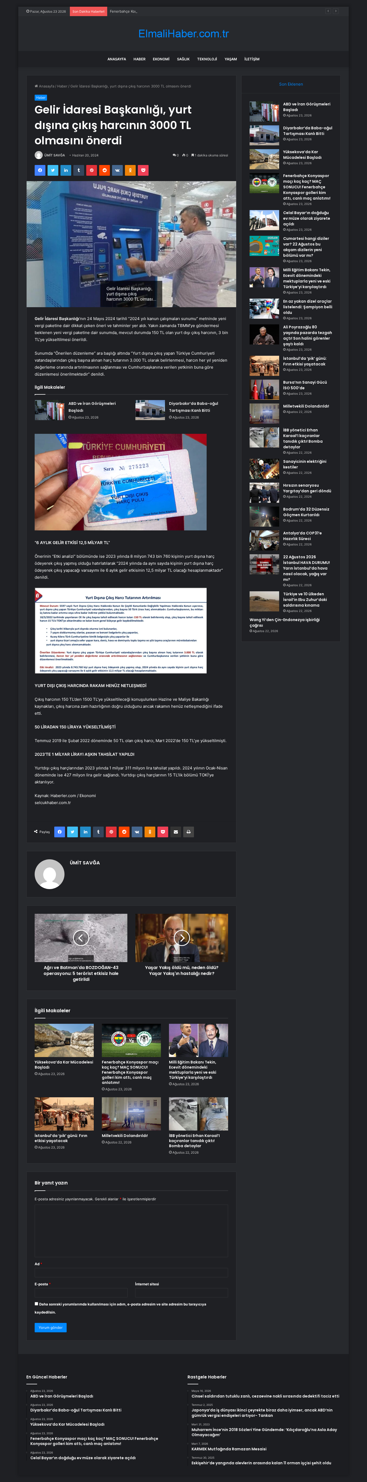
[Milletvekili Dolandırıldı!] (131, 1114)
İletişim (252, 59)
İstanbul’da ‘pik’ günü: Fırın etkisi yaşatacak (61, 1138)
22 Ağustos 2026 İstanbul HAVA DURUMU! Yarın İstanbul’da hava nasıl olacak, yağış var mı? (306, 568)
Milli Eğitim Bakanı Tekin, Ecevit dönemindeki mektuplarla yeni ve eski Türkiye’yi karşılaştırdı (192, 1069)
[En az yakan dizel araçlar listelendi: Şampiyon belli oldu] (264, 309)
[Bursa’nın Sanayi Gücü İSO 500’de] (264, 390)
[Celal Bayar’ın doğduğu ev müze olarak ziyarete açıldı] (264, 220)
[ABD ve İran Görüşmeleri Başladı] (49, 410)
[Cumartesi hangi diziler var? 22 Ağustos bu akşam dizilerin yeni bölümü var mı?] (264, 246)
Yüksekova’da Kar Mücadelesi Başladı (64, 1064)
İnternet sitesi (147, 1284)
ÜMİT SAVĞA (54, 155)
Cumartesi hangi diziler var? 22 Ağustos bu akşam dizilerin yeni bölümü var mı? (306, 247)
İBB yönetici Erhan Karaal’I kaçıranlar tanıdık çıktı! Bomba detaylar (194, 1141)
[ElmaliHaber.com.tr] (183, 33)
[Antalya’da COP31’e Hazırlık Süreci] (264, 540)
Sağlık (183, 59)
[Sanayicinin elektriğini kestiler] (264, 469)
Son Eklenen (291, 84)
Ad (38, 1264)
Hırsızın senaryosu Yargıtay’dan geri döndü (307, 488)
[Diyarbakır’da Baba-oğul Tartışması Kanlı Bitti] (150, 410)
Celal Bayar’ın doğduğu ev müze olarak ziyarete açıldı (306, 218)
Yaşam (231, 59)
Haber (139, 59)
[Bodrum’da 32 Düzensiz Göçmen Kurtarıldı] (264, 517)
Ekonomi (161, 59)
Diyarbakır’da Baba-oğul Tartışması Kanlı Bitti (307, 130)
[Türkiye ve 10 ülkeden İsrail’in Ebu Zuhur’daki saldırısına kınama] (264, 601)
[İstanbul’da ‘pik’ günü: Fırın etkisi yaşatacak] (64, 1114)
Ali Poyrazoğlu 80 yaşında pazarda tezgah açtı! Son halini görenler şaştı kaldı (307, 335)
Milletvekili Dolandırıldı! (125, 1135)
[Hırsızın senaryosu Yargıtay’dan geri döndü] (264, 493)
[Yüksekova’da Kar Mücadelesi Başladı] (64, 1040)
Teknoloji (207, 59)
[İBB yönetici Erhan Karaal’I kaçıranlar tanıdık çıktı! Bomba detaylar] (198, 1114)
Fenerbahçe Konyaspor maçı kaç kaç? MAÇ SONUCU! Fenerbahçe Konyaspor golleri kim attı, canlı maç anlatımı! (202, 11)
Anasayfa (116, 59)
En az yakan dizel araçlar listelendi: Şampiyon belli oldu (307, 307)
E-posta (43, 1284)
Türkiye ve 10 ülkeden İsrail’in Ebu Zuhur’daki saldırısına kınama (305, 599)
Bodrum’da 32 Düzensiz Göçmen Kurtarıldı (306, 512)
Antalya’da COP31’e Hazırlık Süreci (302, 535)
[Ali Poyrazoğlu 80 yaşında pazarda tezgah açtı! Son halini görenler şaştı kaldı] (264, 334)
